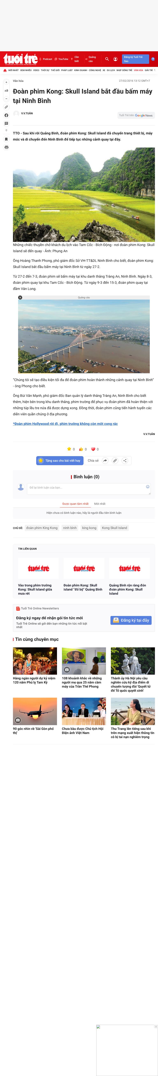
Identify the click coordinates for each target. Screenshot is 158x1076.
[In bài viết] (6, 147)
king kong (89, 528)
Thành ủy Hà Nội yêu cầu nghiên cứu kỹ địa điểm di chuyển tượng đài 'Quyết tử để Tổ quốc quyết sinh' (131, 684)
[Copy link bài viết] (115, 460)
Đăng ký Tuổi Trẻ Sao (133, 59)
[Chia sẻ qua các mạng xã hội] (125, 460)
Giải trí (149, 70)
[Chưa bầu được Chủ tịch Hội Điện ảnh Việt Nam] (84, 711)
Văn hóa (138, 70)
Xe (104, 70)
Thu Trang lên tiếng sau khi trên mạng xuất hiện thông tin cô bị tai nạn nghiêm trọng (132, 733)
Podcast (47, 59)
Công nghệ (95, 70)
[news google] (136, 115)
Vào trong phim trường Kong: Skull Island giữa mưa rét (35, 589)
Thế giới (55, 70)
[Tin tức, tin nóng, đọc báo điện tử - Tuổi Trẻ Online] (20, 59)
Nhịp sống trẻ (124, 70)
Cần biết (76, 59)
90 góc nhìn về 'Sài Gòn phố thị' (33, 731)
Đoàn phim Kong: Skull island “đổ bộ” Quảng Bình (83, 587)
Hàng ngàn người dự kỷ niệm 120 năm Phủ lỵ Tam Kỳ (34, 680)
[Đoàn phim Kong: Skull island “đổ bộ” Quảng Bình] (84, 568)
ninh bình (70, 528)
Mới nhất (13, 70)
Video (36, 70)
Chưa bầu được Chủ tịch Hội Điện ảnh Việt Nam (82, 731)
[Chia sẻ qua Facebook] (105, 460)
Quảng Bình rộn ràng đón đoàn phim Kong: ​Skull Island (127, 589)
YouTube (63, 59)
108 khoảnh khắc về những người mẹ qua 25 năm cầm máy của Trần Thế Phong (82, 682)
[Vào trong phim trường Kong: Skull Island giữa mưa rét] (38, 568)
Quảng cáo (92, 59)
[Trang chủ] (5, 70)
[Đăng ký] (131, 620)
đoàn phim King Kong (42, 528)
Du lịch (111, 70)
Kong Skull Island (114, 528)
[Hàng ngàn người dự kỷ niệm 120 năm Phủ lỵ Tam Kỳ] (35, 661)
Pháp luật (67, 70)
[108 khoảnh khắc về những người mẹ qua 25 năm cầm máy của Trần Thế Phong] (84, 661)
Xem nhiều (25, 70)
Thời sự (45, 70)
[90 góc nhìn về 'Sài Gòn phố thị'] (35, 711)
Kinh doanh (80, 70)
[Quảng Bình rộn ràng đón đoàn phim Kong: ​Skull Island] (129, 568)
